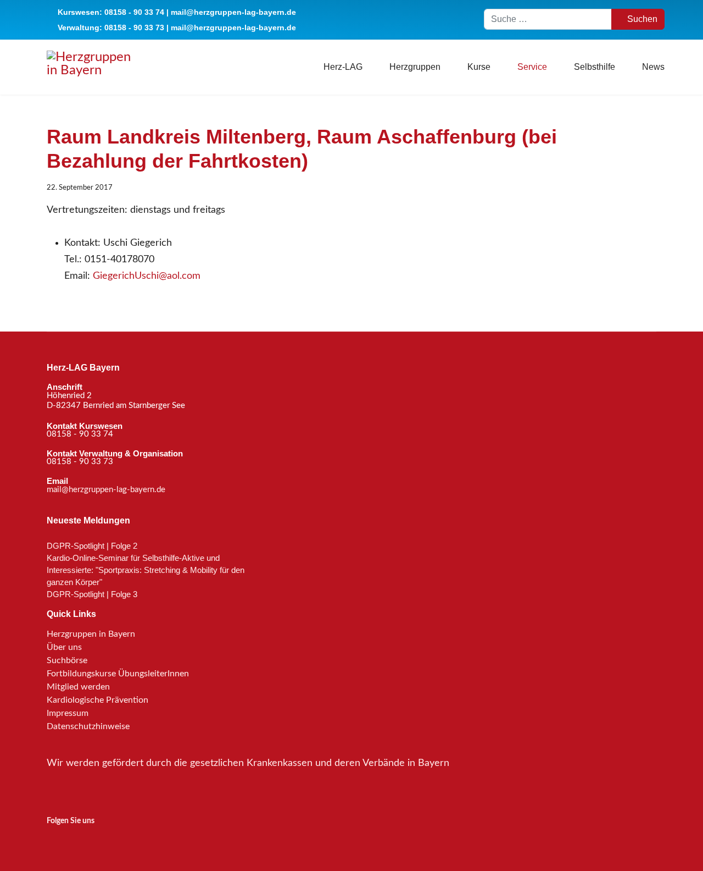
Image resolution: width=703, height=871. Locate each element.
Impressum (67, 713)
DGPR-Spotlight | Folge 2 (92, 545)
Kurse (478, 66)
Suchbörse (67, 660)
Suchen (641, 19)
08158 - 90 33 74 (134, 12)
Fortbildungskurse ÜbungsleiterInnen (118, 673)
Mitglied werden (78, 686)
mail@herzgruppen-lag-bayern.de (233, 12)
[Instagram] (54, 840)
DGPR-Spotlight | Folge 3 (92, 594)
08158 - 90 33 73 (134, 27)
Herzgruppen (414, 66)
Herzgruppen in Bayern (91, 634)
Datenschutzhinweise (88, 726)
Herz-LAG (342, 66)
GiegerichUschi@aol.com (146, 276)
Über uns (64, 647)
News (653, 66)
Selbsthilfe (594, 66)
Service (532, 66)
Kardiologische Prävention (97, 700)
